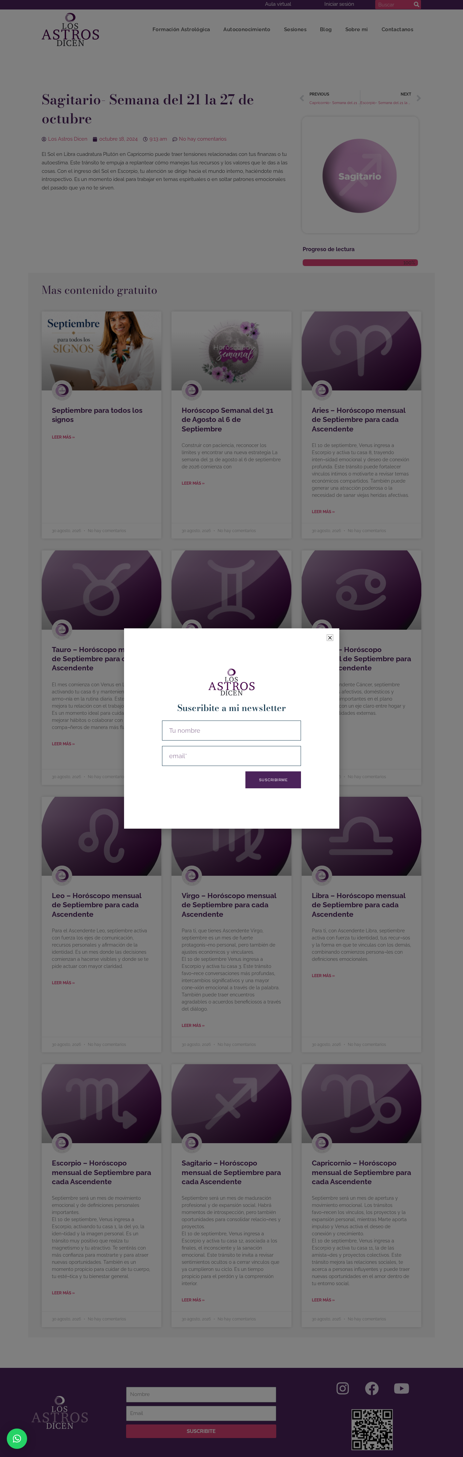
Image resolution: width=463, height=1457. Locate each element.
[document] (231, 728)
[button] (17, 1439)
